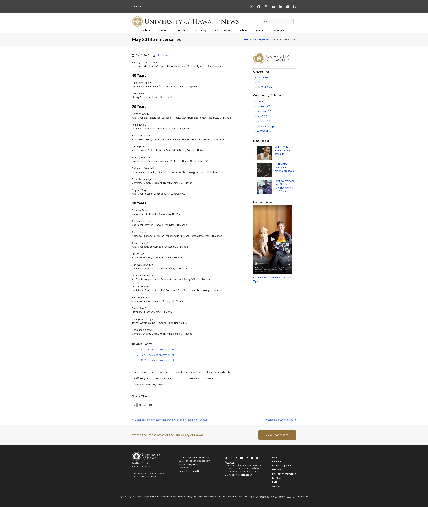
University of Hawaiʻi (189, 471)
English (122, 496)
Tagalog (221, 496)
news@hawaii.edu (149, 476)
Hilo (261, 82)
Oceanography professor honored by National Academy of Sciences (169, 420)
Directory (276, 469)
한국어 (282, 496)
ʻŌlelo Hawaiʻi (302, 496)
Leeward (263, 121)
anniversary (140, 371)
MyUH (275, 482)
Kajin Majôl (243, 496)
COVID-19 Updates (281, 465)
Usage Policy (193, 464)
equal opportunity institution (196, 457)
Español (290, 497)
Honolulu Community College (188, 371)
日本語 (274, 496)
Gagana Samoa (135, 496)
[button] (134, 405)
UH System (209, 378)
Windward (264, 130)
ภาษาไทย (202, 496)
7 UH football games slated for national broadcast (284, 167)
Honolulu (263, 106)
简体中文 (254, 496)
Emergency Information (284, 473)
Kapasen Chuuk (152, 496)
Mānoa (262, 77)
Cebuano (231, 496)
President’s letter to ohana (279, 420)
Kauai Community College (220, 371)
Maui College (266, 126)
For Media (277, 477)
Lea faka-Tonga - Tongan (173, 496)
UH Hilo (180, 378)
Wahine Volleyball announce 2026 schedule (284, 150)
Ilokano (212, 496)
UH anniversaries (164, 378)
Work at (278, 486)
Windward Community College (149, 384)
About (275, 457)
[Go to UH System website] (274, 63)
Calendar (277, 461)
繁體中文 (264, 496)
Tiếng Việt (192, 496)
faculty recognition (160, 371)
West (265, 87)
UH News (162, 55)
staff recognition (142, 378)
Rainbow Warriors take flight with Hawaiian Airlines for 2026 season (284, 186)
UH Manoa (194, 378)
